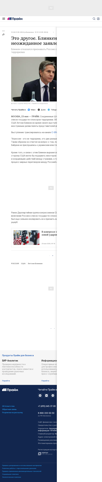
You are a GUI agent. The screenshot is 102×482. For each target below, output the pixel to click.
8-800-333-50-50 (46, 414)
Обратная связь (9, 409)
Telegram (55, 110)
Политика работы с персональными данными (19, 468)
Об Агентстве (8, 406)
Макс (33, 110)
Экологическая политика (11, 477)
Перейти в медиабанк (40, 103)
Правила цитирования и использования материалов (22, 465)
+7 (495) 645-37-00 (47, 406)
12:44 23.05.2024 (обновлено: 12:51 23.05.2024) (29, 32)
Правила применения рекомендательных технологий (21, 471)
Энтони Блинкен (35, 263)
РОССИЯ (15, 263)
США (23, 263)
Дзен (43, 110)
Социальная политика (10, 474)
